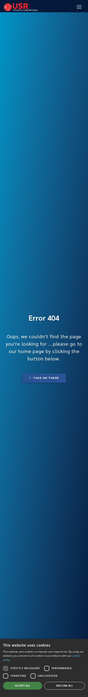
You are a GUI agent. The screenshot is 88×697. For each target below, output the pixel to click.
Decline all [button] (64, 685)
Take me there (46, 377)
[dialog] (44, 668)
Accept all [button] (22, 685)
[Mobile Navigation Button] (79, 7)
